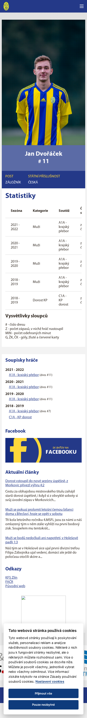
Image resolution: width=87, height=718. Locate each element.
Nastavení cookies (49, 681)
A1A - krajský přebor (24, 375)
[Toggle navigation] (81, 6)
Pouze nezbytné (43, 704)
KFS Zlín (11, 578)
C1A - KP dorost (20, 417)
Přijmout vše (43, 693)
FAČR (9, 582)
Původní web (15, 586)
